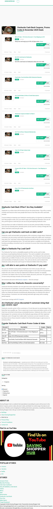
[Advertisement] (26, 16)
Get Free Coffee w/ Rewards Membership (25, 132)
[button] (18, 1)
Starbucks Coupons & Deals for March (25, 113)
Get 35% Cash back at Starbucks (23, 57)
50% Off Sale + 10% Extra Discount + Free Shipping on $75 (30, 37)
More (41, 41)
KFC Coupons (20, 299)
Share (15, 52)
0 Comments (47, 52)
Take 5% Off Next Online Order (22, 150)
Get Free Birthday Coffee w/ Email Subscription (27, 95)
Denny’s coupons (22, 279)
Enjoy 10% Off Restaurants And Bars (24, 188)
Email (19, 52)
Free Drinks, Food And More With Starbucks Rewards (28, 77)
